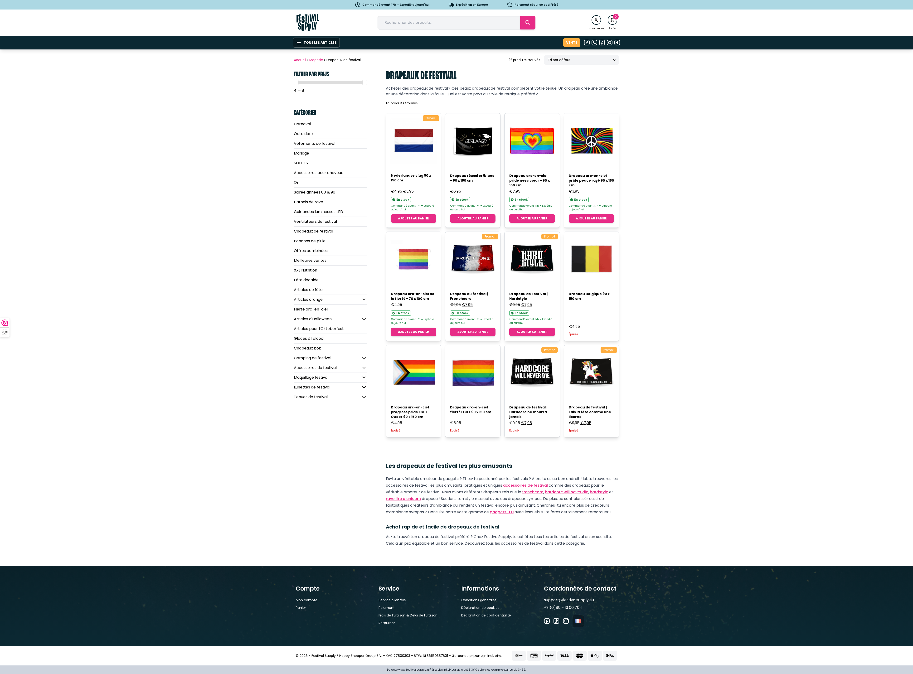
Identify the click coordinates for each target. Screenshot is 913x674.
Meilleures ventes (310, 260)
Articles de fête (308, 289)
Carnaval (302, 124)
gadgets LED (502, 512)
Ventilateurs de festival (315, 221)
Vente (571, 42)
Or (296, 182)
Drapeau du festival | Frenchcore (469, 296)
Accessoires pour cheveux (318, 172)
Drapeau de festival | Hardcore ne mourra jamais (528, 412)
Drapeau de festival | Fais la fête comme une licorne (590, 412)
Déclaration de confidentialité (486, 615)
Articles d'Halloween (313, 319)
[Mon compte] (596, 20)
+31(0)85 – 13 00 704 (563, 607)
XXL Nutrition (305, 270)
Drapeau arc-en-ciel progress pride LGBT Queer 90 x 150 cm (410, 412)
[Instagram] (609, 42)
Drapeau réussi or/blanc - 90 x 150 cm (472, 178)
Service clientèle (392, 600)
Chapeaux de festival (313, 231)
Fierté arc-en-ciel (311, 309)
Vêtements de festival (314, 143)
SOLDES (301, 163)
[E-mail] (587, 42)
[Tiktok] (617, 42)
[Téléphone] (594, 42)
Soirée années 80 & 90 (314, 192)
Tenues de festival (311, 397)
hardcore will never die (566, 492)
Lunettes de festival (312, 387)
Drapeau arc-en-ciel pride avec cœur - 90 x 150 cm (529, 180)
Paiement (387, 607)
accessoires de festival (525, 485)
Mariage (301, 153)
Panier (301, 607)
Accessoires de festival (315, 367)
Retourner (387, 623)
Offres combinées (311, 250)
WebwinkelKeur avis (449, 670)
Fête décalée (306, 280)
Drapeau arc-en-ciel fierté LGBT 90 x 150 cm (470, 409)
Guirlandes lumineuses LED (318, 211)
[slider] (296, 82)
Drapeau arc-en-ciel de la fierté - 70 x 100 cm (412, 296)
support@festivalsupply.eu (569, 600)
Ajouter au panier (413, 218)
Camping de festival (312, 358)
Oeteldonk (304, 133)
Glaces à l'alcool (309, 338)
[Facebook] (602, 42)
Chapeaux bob (307, 348)
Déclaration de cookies (480, 607)
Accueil (300, 60)
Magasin (316, 60)
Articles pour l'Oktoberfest (319, 328)
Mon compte (306, 600)
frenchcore (532, 492)
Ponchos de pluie (309, 241)
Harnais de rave (308, 202)
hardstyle (599, 492)
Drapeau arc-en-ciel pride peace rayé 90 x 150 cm (591, 180)
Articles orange (308, 299)
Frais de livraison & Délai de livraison (408, 615)
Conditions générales (478, 600)
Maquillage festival (311, 377)
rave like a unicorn (403, 498)
